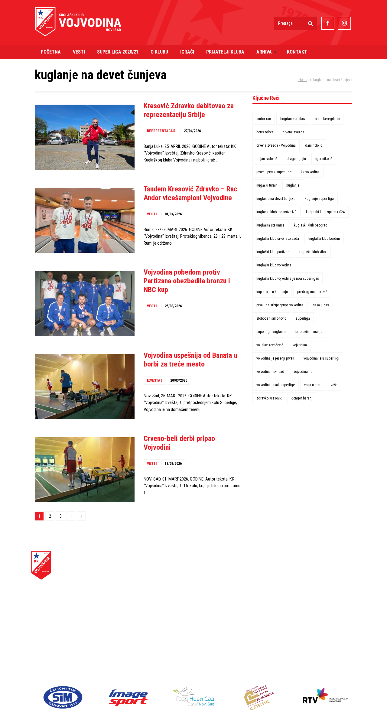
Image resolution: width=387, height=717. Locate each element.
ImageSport (286, 623)
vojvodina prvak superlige (275, 385)
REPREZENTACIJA (161, 131)
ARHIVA (264, 52)
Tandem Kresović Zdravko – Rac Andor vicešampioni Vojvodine (190, 193)
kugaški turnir (266, 185)
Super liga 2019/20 (212, 582)
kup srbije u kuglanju (272, 292)
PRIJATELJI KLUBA (225, 52)
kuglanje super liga (319, 199)
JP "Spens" (284, 657)
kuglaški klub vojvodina (273, 265)
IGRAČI (187, 52)
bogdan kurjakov (292, 119)
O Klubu (201, 589)
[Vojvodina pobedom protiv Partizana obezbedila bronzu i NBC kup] (85, 303)
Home (302, 80)
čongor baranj (301, 398)
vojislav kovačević (269, 345)
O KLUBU (159, 52)
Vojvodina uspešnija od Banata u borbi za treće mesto (190, 359)
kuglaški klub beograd (310, 225)
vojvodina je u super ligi (321, 358)
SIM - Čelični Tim (291, 616)
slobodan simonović (271, 318)
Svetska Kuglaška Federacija (302, 589)
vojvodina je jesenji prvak (275, 358)
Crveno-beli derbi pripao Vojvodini (179, 442)
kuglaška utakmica (270, 225)
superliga (303, 318)
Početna (201, 568)
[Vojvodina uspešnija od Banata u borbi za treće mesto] (85, 386)
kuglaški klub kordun (324, 238)
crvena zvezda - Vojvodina (276, 145)
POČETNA (51, 52)
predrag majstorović (312, 292)
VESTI (79, 52)
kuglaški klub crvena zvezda (277, 238)
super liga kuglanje (270, 332)
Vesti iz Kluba (206, 575)
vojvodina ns (303, 372)
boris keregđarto (327, 119)
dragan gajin (296, 159)
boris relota (264, 132)
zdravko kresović (269, 398)
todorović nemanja (308, 332)
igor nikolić (323, 159)
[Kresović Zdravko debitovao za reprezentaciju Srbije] (85, 137)
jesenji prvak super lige (273, 172)
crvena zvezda (293, 132)
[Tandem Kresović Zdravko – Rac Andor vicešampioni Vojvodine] (85, 220)
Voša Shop (204, 609)
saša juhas (321, 305)
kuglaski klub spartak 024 (325, 212)
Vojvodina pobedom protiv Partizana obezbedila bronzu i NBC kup (187, 281)
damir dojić (313, 145)
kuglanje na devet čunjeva (275, 199)
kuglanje (292, 185)
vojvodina (300, 345)
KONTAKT (297, 52)
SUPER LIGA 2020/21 (117, 52)
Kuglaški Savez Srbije (295, 575)
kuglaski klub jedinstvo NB (276, 212)
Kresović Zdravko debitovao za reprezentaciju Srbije (189, 110)
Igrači (199, 595)
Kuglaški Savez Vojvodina (299, 568)
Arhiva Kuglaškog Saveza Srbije (305, 582)
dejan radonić (266, 159)
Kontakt (201, 616)
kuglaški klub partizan (272, 252)
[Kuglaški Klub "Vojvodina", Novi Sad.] (78, 30)
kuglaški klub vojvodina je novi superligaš (287, 278)
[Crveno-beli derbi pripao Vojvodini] (85, 469)
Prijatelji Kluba (207, 602)
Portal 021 (284, 663)
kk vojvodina (310, 172)
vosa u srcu (312, 385)
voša (334, 385)
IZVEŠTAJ (154, 380)
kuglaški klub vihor (313, 252)
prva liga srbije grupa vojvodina (280, 305)
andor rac (263, 119)
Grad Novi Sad (287, 650)
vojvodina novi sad (270, 372)
